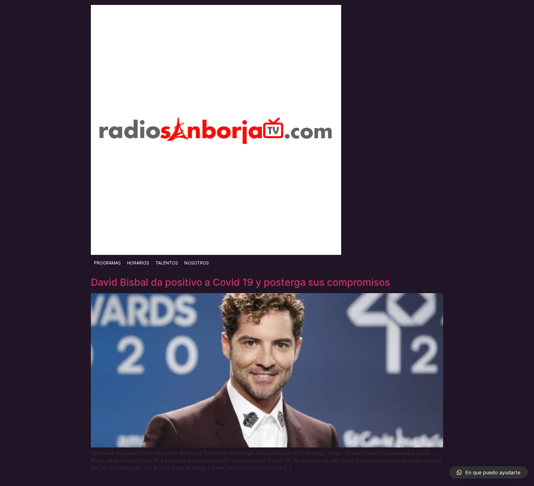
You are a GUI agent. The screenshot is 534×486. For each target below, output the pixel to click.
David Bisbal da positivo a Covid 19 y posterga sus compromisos (240, 282)
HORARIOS (138, 262)
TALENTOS (166, 262)
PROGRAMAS (107, 262)
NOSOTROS (196, 262)
